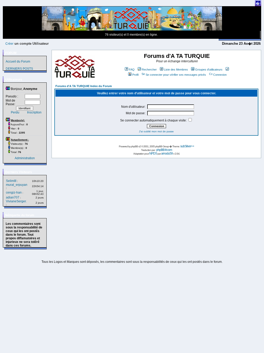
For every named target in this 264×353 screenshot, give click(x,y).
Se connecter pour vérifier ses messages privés (176, 74)
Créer (9, 43)
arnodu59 (167, 153)
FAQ (132, 69)
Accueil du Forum (18, 61)
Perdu (15, 112)
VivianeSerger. (16, 201)
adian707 (12, 197)
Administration (25, 158)
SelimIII (11, 181)
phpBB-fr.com (164, 150)
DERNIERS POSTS (19, 69)
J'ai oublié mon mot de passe (156, 131)
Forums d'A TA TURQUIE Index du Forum (83, 86)
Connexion (220, 74)
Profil (135, 74)
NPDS (153, 153)
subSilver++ (187, 146)
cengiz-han (14, 192)
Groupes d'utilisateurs (208, 69)
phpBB (134, 146)
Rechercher (149, 69)
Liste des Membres (176, 69)
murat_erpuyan (16, 185)
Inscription (34, 112)
